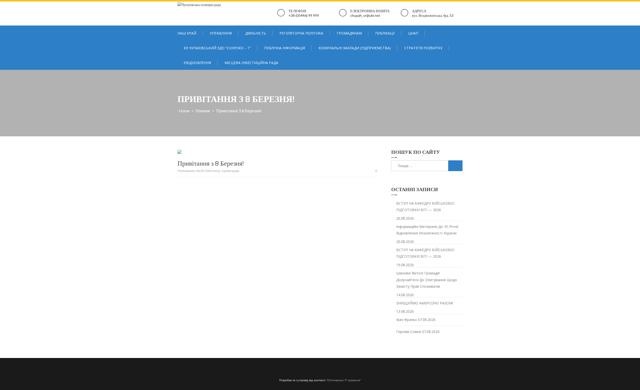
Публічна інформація (284, 48)
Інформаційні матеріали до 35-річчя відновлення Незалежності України (427, 230)
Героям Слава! (408, 331)
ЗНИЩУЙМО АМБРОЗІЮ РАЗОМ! (424, 303)
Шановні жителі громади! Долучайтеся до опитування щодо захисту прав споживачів (426, 280)
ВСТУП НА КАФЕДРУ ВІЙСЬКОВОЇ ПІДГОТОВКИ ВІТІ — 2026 (425, 206)
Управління (221, 33)
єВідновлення (197, 62)
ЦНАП (413, 33)
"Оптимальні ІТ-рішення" (343, 380)
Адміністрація (230, 171)
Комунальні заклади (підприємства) (354, 48)
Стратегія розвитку (423, 48)
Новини (203, 110)
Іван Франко (406, 319)
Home (184, 110)
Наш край (187, 33)
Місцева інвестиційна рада (251, 62)
